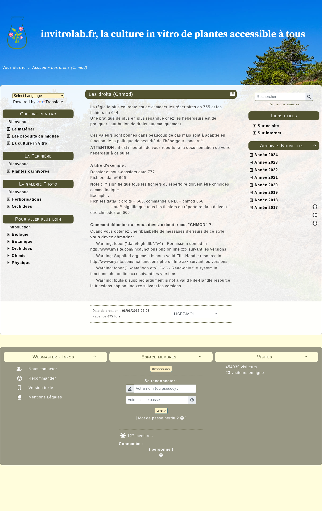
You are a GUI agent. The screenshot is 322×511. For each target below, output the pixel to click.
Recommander (41, 378)
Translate (54, 102)
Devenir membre (161, 369)
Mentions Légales (44, 397)
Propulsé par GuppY (124, 474)
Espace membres (171, 356)
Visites (282, 356)
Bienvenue (18, 122)
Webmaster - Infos (64, 356)
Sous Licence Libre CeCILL (191, 474)
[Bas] (315, 223)
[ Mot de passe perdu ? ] (161, 418)
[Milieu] (315, 215)
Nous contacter (42, 369)
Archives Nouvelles (288, 145)
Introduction (19, 227)
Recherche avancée (284, 104)
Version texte (40, 388)
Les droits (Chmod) (111, 94)
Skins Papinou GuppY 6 (141, 479)
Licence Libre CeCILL (183, 479)
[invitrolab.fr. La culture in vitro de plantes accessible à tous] (161, 32)
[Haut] (315, 206)
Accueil (39, 67)
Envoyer (161, 411)
